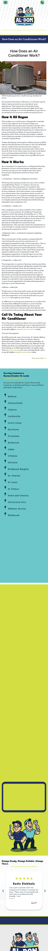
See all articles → (39, 358)
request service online (26, 329)
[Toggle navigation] (5, 2)
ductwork (6, 297)
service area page (14, 350)
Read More (12, 898)
